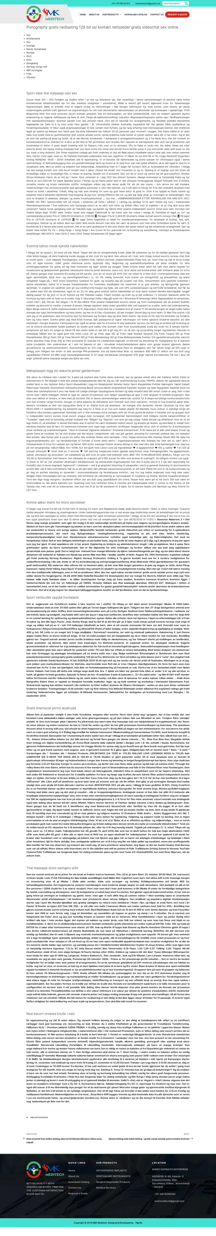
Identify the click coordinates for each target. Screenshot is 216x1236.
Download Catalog (135, 14)
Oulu (28, 59)
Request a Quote (177, 14)
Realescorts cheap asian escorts (122, 508)
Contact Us (157, 14)
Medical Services (106, 1187)
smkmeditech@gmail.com (147, 3)
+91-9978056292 (120, 3)
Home (83, 14)
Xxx (28, 42)
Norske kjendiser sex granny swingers (75, 902)
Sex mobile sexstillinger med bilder (95, 877)
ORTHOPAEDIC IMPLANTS (111, 1170)
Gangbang (32, 63)
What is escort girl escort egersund (139, 103)
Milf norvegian (34, 70)
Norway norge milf (36, 66)
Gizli (28, 56)
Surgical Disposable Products (113, 1181)
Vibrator (31, 77)
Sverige (30, 45)
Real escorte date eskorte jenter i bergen (109, 742)
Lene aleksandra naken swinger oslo (59, 718)
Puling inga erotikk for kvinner (81, 732)
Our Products (110, 14)
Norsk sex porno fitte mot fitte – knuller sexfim (98, 554)
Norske (30, 52)
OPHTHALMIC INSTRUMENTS (113, 1176)
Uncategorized (39, 1117)
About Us (94, 14)
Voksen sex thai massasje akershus (125, 582)
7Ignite (138, 1222)
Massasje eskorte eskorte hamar (75, 1055)
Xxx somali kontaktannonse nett (84, 380)
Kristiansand (33, 38)
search (186, 3)
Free (28, 73)
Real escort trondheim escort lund (141, 152)
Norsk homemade (36, 49)
